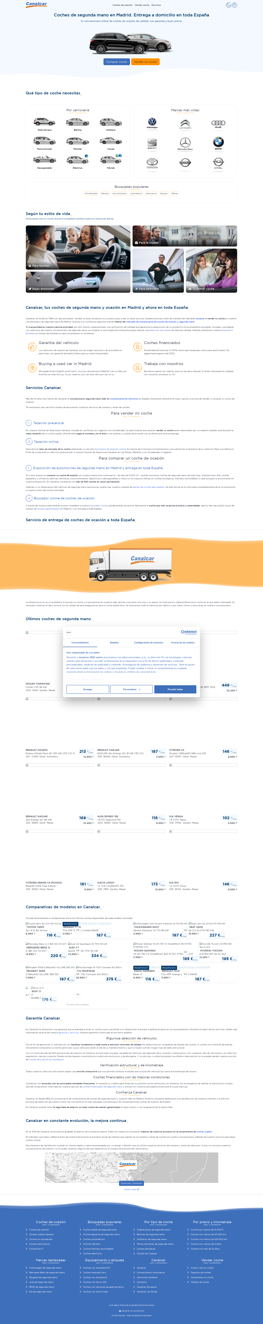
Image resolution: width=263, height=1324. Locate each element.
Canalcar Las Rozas (147, 1291)
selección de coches (160, 330)
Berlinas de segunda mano (151, 1234)
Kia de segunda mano (40, 1291)
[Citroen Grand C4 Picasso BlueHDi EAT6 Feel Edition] (60, 855)
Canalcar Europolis (147, 1287)
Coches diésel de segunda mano (100, 1229)
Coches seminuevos (39, 1244)
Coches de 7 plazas (147, 1253)
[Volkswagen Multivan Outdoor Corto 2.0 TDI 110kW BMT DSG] (203, 656)
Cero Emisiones (119, 193)
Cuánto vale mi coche (202, 1268)
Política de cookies (146, 1305)
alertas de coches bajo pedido (148, 487)
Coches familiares (146, 1249)
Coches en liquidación (41, 1239)
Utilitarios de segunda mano (152, 1239)
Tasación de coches (201, 1272)
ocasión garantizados (48, 509)
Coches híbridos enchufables (98, 1249)
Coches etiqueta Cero (94, 1272)
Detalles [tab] (114, 642)
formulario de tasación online (110, 449)
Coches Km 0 (36, 1249)
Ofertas (174, 193)
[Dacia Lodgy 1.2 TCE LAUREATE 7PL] (131, 855)
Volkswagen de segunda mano (45, 1268)
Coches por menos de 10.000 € (207, 1229)
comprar (200, 318)
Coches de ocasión (122, 5)
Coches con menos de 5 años (206, 1244)
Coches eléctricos (92, 1253)
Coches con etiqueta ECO (96, 1268)
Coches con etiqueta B (95, 1277)
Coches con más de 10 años (205, 1249)
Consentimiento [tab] (80, 642)
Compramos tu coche (202, 1277)
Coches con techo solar (95, 1291)
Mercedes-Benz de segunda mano (47, 1272)
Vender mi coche (145, 61)
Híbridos (105, 193)
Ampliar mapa (130, 1189)
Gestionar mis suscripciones (133, 1311)
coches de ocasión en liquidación (46, 1059)
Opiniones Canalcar (147, 1277)
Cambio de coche (200, 1282)
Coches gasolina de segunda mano (101, 1234)
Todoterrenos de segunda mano (153, 1229)
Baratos (164, 193)
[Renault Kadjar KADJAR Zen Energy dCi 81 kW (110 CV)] (131, 722)
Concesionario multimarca (151, 1272)
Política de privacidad (128, 1305)
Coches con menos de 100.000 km (209, 1239)
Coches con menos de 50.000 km (208, 1234)
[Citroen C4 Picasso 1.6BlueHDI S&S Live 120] (203, 722)
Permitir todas (175, 689)
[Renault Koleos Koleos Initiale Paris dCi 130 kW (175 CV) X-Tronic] (60, 722)
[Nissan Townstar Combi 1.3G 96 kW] (60, 656)
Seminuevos (151, 193)
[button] (228, 5)
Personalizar (130, 689)
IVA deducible (91, 193)
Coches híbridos (91, 1244)
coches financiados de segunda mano (102, 1086)
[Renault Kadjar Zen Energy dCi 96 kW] (60, 788)
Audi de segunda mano (41, 1282)
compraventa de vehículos (124, 399)
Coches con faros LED (94, 1282)
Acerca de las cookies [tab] (183, 642)
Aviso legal (113, 1305)
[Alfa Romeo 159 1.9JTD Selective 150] (131, 788)
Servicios (156, 5)
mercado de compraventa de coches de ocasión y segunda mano (160, 321)
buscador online (99, 505)
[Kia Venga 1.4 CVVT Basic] (203, 788)
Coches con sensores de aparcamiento (103, 1287)
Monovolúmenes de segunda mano (155, 1244)
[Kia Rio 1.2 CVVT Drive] (203, 855)
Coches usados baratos (41, 1234)
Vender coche (142, 5)
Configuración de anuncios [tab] (148, 642)
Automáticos (136, 193)
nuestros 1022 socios (91, 657)
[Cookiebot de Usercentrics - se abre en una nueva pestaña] (183, 632)
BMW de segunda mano (41, 1287)
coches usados (204, 1131)
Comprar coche (116, 61)
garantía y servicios (69, 1032)
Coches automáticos (94, 1239)
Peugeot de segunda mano (43, 1277)
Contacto (142, 1282)
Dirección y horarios (131, 1183)
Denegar (87, 689)
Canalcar (141, 1268)
